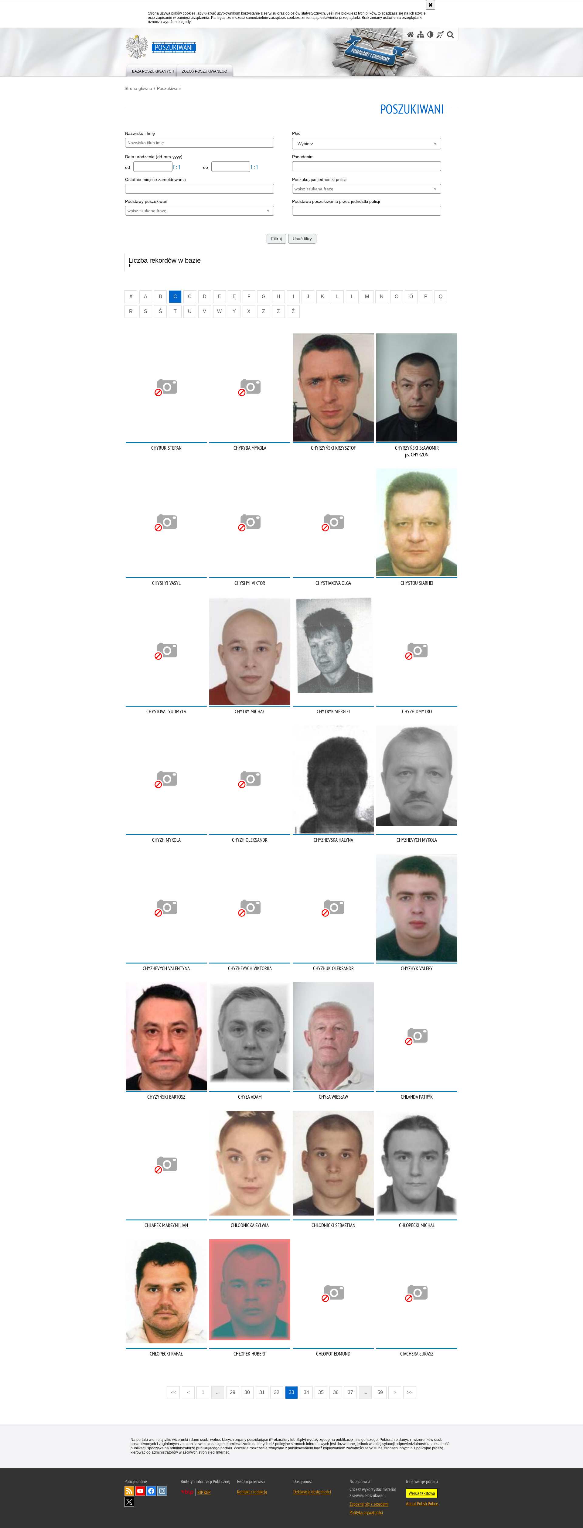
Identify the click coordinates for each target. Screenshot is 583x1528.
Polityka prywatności (366, 1512)
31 (262, 1392)
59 (380, 1392)
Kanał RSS (129, 1491)
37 (350, 1392)
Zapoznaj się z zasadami (368, 1504)
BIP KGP (203, 1492)
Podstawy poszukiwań (146, 201)
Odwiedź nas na (140, 1491)
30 (247, 1392)
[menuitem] (153, 70)
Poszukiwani (169, 88)
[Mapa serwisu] (420, 34)
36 (336, 1392)
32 (276, 1392)
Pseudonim (303, 156)
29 (232, 1392)
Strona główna (138, 88)
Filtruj (276, 238)
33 (291, 1392)
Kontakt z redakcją (252, 1492)
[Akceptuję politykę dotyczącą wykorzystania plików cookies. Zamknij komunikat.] (430, 5)
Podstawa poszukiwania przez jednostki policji (336, 201)
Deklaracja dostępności (312, 1492)
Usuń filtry (302, 238)
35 (321, 1392)
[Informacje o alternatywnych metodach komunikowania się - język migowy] (440, 34)
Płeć (296, 133)
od (128, 167)
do (206, 167)
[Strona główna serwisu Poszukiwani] (410, 34)
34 (306, 1392)
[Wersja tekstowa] (430, 34)
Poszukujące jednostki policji (319, 179)
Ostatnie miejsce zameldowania (155, 179)
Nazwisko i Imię (140, 133)
